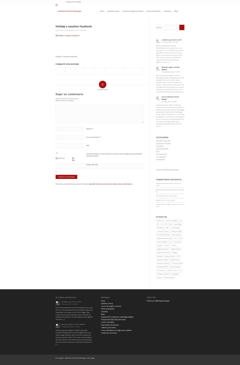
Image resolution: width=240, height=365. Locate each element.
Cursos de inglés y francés (111, 306)
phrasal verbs (174, 260)
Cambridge (177, 224)
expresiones (176, 235)
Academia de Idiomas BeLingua (75, 358)
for (171, 242)
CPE (167, 228)
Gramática (160, 146)
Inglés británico (176, 249)
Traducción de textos (109, 333)
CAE (170, 224)
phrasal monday (162, 260)
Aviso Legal (90, 358)
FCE (175, 238)
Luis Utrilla (82, 30)
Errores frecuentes (163, 235)
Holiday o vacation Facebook (74, 26)
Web (87, 145)
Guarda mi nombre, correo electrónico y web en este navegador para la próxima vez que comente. (114, 155)
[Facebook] (60, 2)
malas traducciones (163, 252)
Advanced (160, 220)
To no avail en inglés (171, 196)
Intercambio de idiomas (110, 325)
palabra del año (170, 256)
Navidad (159, 256)
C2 (166, 224)
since (176, 270)
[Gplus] (64, 2)
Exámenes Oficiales (163, 143)
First (180, 238)
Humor (167, 245)
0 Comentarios (70, 30)
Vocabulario (160, 159)
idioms (174, 245)
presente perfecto (163, 263)
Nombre (89, 129)
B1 (181, 220)
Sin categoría (161, 157)
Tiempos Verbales (163, 274)
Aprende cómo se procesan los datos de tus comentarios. (111, 184)
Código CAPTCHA (92, 164)
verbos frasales (169, 277)
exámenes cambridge (164, 238)
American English (172, 220)
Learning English (162, 149)
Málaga (174, 252)
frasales (159, 245)
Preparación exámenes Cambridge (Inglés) (117, 317)
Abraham (158, 190)
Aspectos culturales (163, 141)
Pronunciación (161, 154)
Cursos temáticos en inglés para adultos (116, 330)
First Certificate (162, 242)
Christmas (160, 228)
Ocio (157, 151)
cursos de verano (163, 231)
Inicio (103, 301)
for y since (177, 242)
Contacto (104, 311)
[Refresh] (73, 160)
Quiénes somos (107, 303)
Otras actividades (107, 309)
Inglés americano (163, 249)
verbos (159, 277)
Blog (102, 314)
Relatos (169, 270)
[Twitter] (56, 2)
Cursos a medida (107, 322)
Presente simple (177, 263)
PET (179, 256)
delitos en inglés (176, 231)
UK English (175, 274)
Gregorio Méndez (161, 204)
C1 (162, 224)
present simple (175, 267)
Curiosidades (175, 228)
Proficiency (161, 270)
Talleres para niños (108, 327)
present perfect (162, 267)
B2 (158, 224)
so (181, 270)
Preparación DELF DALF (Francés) (113, 319)
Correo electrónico (93, 137)
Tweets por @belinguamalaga (167, 170)
